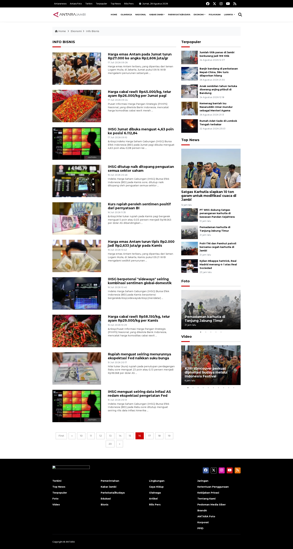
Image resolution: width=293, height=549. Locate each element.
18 (159, 435)
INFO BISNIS (63, 42)
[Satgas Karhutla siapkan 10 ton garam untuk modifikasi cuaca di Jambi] (211, 168)
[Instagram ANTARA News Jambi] (221, 3)
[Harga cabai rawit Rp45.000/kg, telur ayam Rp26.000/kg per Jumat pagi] (76, 105)
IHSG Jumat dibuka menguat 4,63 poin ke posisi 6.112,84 (141, 131)
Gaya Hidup (156, 486)
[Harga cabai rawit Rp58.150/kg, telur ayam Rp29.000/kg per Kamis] (76, 330)
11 (91, 435)
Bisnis (104, 504)
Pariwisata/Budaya (179, 14)
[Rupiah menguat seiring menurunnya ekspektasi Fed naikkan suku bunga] (76, 368)
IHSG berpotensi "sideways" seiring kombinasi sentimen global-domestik (140, 281)
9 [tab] (228, 387)
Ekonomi (199, 14)
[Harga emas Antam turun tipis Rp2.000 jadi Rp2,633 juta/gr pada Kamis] (76, 255)
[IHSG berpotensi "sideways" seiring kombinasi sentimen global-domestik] (76, 293)
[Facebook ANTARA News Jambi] (207, 3)
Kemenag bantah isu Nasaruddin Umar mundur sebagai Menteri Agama (216, 107)
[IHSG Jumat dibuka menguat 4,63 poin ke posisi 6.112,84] (76, 143)
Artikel (153, 498)
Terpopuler (101, 3)
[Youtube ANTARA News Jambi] (228, 3)
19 (169, 435)
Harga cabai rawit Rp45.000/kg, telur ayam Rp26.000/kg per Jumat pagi (139, 94)
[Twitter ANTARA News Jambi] (214, 3)
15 (130, 435)
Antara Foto (76, 3)
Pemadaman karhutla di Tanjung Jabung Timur (205, 319)
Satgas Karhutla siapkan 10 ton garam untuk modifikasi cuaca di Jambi (208, 196)
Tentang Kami (206, 498)
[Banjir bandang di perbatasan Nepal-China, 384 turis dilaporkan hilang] (189, 73)
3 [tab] (211, 332)
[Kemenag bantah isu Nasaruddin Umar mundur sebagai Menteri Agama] (189, 108)
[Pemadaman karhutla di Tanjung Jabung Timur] (189, 232)
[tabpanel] (211, 309)
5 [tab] (221, 332)
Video (186, 337)
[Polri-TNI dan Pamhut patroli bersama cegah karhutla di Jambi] (189, 248)
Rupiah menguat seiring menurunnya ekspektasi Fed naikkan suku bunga (139, 356)
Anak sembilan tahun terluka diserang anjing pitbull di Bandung (218, 90)
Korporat (203, 522)
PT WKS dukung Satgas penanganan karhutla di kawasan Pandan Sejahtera (217, 213)
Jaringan (202, 480)
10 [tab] (234, 387)
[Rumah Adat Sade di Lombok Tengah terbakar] (189, 125)
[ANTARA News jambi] (69, 14)
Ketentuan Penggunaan (213, 486)
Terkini (88, 3)
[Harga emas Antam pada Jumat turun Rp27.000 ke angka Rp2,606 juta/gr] (76, 68)
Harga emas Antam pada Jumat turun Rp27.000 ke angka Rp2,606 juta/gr (140, 56)
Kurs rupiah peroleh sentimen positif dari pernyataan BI (139, 206)
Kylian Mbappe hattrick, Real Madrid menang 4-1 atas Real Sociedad (218, 264)
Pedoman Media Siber (211, 504)
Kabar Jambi (156, 14)
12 (100, 435)
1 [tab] (200, 332)
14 (120, 435)
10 (81, 435)
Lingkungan (156, 480)
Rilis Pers (128, 3)
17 (149, 435)
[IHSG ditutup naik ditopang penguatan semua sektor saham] (76, 180)
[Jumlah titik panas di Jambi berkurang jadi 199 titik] (189, 57)
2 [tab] (206, 332)
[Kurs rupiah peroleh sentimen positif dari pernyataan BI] (76, 218)
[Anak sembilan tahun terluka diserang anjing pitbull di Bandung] (189, 91)
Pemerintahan (110, 480)
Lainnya (228, 14)
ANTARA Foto (206, 516)
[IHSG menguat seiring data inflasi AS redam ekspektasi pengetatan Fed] (76, 405)
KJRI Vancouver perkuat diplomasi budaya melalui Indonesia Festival (206, 372)
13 (110, 435)
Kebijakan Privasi (208, 492)
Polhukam (215, 14)
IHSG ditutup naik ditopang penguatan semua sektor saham (141, 169)
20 (110, 443)
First (61, 435)
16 (139, 435)
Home (114, 14)
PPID (200, 528)
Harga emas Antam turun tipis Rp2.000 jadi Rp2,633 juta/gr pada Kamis (141, 244)
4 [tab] (216, 332)
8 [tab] (223, 387)
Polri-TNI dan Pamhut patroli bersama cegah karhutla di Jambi (218, 247)
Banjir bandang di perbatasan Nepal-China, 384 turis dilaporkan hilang (219, 72)
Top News (116, 3)
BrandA (202, 510)
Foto (185, 281)
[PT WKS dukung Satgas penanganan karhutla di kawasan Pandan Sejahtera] (189, 214)
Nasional (140, 14)
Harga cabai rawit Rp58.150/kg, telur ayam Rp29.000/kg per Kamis (139, 318)
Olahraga (126, 14)
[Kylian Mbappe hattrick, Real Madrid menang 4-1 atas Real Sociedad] (189, 265)
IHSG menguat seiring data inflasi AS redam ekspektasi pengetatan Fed (139, 394)
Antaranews (60, 3)
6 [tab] (213, 387)
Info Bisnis (92, 31)
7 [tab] (218, 387)
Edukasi (106, 498)
